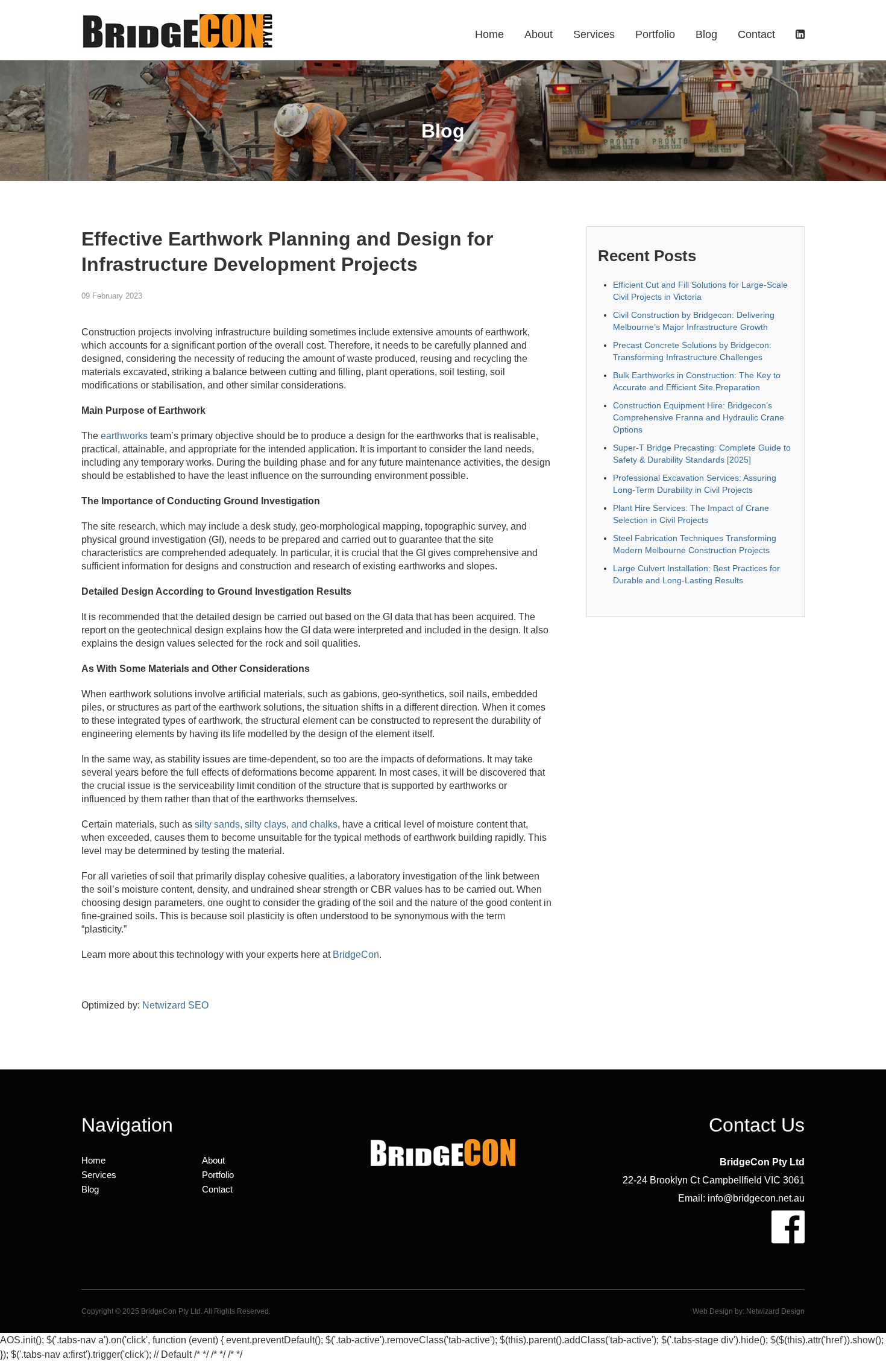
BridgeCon (356, 954)
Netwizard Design (775, 1311)
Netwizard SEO (175, 1005)
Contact (756, 34)
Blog (706, 34)
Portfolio (655, 34)
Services (594, 34)
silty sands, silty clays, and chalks (266, 824)
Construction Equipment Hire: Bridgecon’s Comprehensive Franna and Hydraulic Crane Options (698, 417)
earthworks (124, 436)
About (538, 34)
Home (489, 34)
